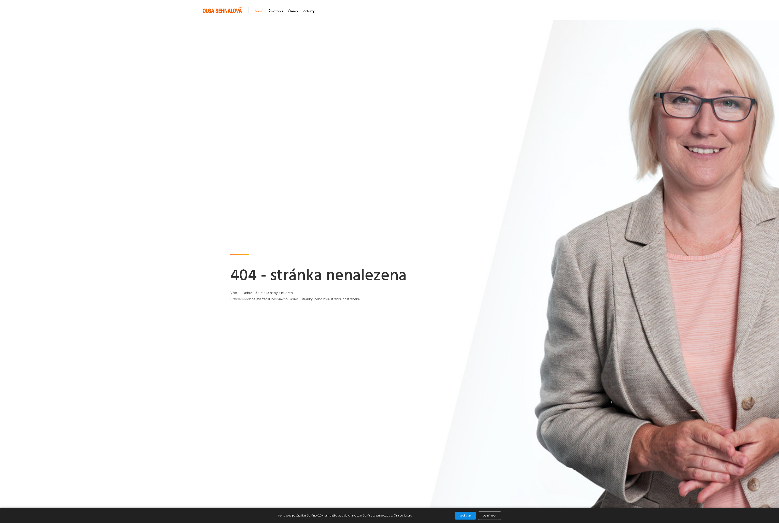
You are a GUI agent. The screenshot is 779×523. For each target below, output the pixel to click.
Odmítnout (489, 515)
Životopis (276, 11)
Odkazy (308, 11)
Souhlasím (465, 515)
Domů (259, 11)
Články (293, 11)
